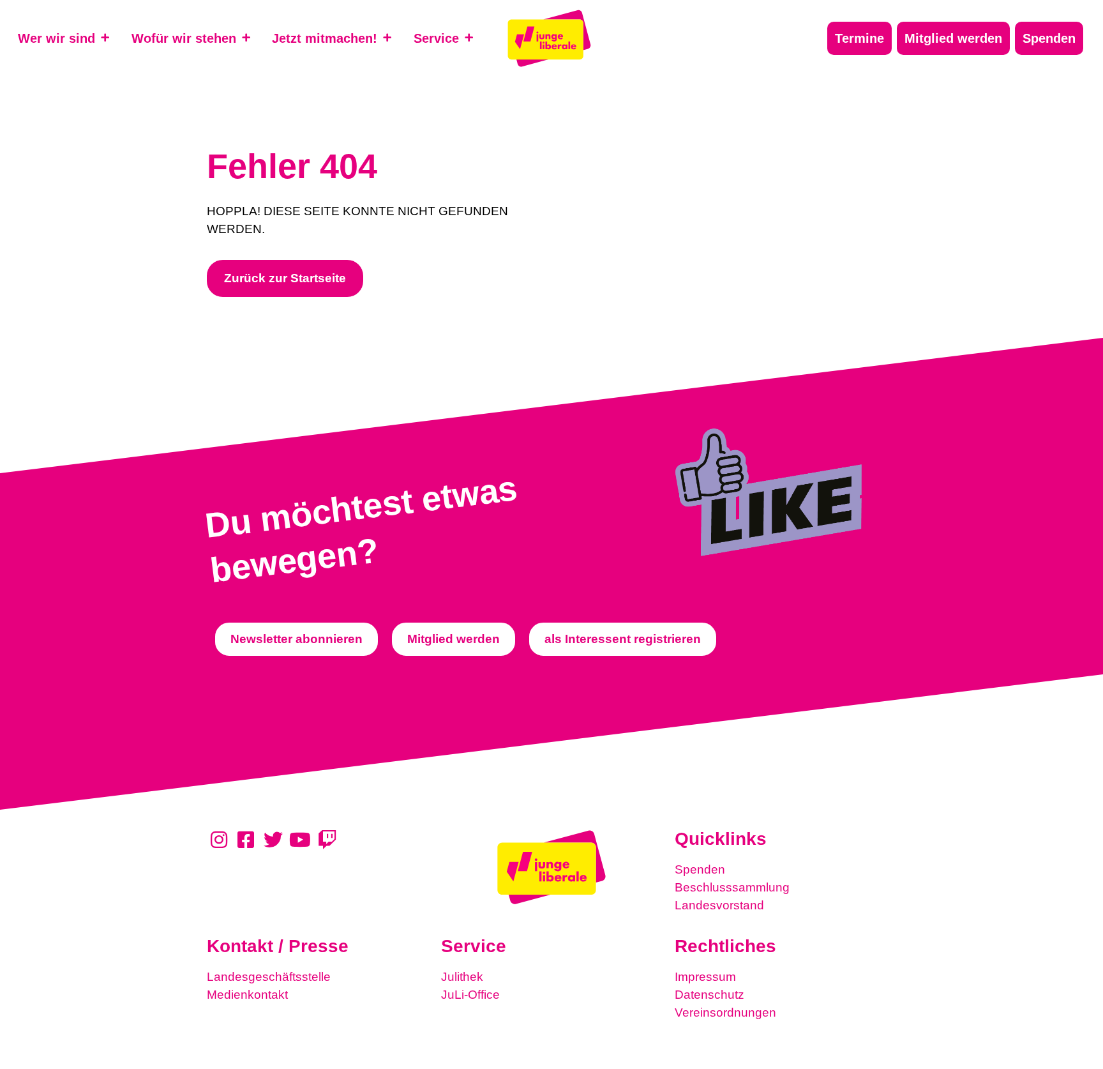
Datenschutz (709, 994)
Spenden (700, 869)
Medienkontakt (247, 994)
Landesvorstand (719, 905)
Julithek (462, 976)
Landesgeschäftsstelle (269, 976)
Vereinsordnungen (725, 1012)
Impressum (705, 976)
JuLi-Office (470, 994)
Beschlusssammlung (732, 887)
